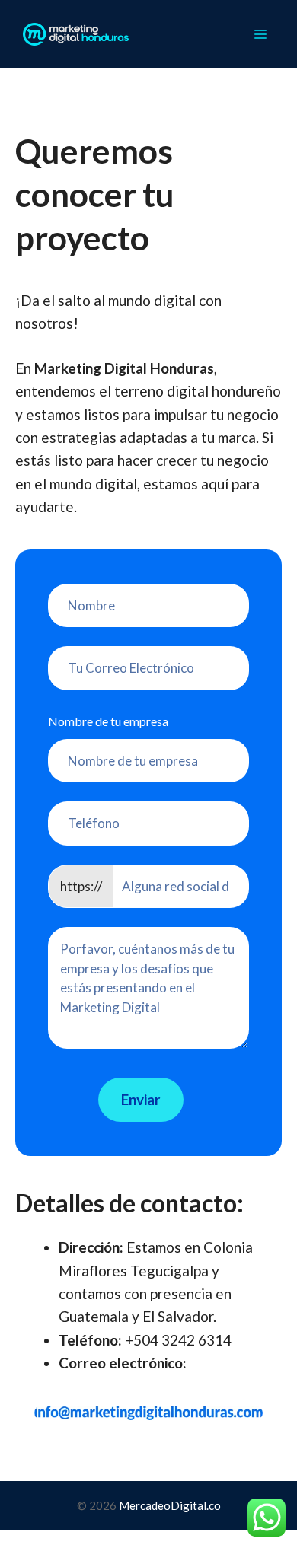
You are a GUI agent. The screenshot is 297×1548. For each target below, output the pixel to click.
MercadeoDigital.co (170, 1505)
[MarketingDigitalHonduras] (76, 34)
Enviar (141, 1099)
